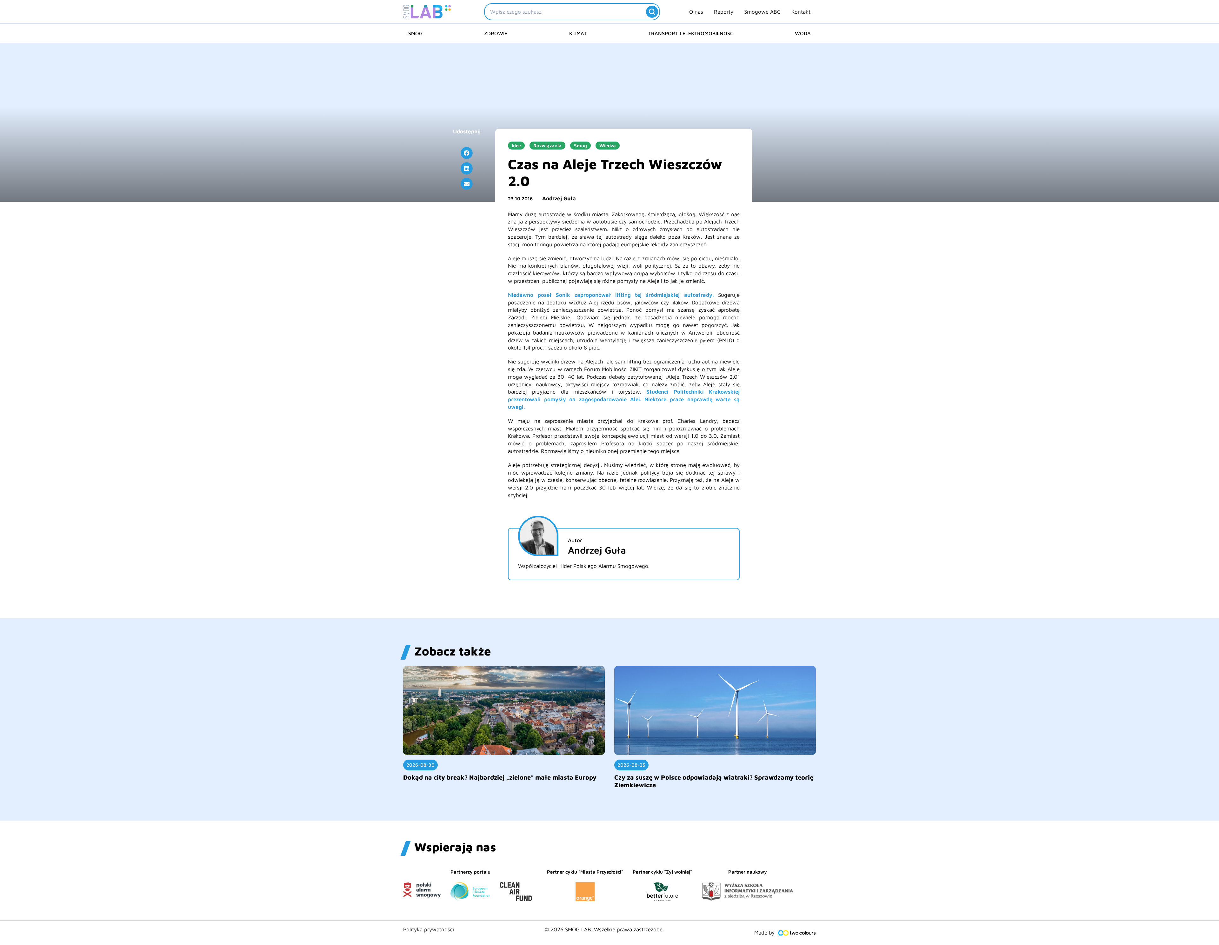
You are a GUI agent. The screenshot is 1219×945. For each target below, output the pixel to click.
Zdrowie (495, 33)
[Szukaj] (652, 12)
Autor (575, 540)
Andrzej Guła (559, 198)
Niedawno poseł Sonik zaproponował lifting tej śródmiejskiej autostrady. (611, 295)
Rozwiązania (547, 145)
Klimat (578, 33)
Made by (764, 932)
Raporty (723, 12)
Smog (415, 33)
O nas (696, 12)
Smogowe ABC (762, 12)
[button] (467, 153)
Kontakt (800, 12)
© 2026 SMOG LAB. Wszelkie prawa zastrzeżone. (604, 929)
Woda (803, 33)
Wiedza (607, 145)
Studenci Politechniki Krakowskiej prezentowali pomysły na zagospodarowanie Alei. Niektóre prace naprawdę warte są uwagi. (624, 399)
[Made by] (797, 933)
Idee (516, 145)
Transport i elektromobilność (690, 33)
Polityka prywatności (428, 929)
